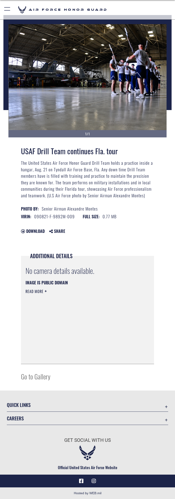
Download (35, 231)
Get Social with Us (87, 440)
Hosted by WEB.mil (87, 493)
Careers (15, 418)
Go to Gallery (35, 376)
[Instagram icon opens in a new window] (93, 481)
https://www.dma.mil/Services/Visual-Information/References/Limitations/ (79, 327)
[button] (7, 9)
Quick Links (19, 404)
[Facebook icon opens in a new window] (81, 481)
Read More (35, 291)
